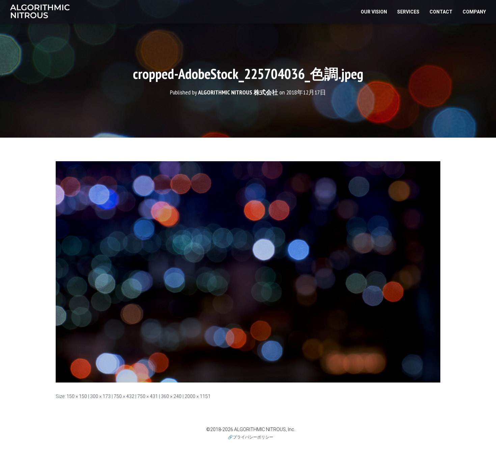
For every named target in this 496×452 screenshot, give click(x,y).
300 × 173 (100, 396)
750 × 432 (124, 396)
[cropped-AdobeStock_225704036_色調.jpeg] (248, 271)
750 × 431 (147, 396)
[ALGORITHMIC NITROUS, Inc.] (40, 11)
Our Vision (374, 12)
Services (408, 12)
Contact (441, 12)
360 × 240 (171, 396)
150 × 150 (76, 396)
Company (474, 12)
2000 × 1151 (198, 396)
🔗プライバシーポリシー (250, 437)
